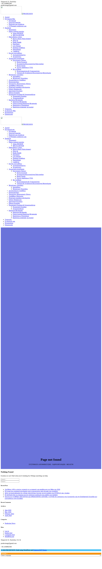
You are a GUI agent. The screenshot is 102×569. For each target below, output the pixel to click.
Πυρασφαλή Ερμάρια (19, 96)
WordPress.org (9, 536)
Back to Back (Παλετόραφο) (22, 39)
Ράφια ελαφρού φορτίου (16, 31)
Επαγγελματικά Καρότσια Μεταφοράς (25, 103)
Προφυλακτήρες (14, 82)
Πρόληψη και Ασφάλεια (16, 24)
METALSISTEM (18, 35)
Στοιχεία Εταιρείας (15, 22)
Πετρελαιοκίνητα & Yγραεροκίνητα (28, 71)
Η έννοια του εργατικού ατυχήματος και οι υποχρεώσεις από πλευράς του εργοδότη (31, 491)
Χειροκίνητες (17, 57)
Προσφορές (12, 30)
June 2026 (8, 510)
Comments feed (10, 535)
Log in (7, 531)
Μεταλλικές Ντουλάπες (20, 78)
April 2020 (8, 515)
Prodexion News (10, 523)
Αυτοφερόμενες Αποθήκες (17, 80)
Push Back (16, 44)
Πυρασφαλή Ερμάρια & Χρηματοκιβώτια (22, 94)
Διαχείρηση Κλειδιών (16, 91)
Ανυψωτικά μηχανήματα (16, 58)
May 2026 (8, 512)
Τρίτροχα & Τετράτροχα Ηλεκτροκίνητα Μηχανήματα (34, 73)
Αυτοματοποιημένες (19, 55)
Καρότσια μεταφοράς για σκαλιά (23, 107)
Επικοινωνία (9, 114)
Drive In (15, 40)
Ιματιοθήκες (16, 76)
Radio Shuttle (17, 42)
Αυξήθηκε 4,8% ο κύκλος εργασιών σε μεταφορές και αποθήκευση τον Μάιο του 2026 (32, 489)
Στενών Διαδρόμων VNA (25, 67)
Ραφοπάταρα (17, 49)
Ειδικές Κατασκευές (15, 89)
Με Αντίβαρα (17, 69)
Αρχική (7, 17)
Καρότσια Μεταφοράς (16, 100)
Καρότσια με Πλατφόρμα (21, 105)
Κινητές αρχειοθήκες (15, 53)
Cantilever (16, 51)
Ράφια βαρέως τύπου (15, 37)
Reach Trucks (21, 66)
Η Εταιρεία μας (10, 19)
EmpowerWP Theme (40, 550)
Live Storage (17, 46)
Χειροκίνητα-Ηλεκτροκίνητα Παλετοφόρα (30, 64)
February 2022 (9, 514)
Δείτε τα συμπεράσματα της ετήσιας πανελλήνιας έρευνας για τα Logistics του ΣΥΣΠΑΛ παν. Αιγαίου (37, 493)
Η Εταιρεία (12, 21)
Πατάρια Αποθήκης (19, 48)
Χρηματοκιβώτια (18, 98)
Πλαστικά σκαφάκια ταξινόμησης (19, 87)
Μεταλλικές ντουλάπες (16, 75)
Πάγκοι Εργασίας (14, 93)
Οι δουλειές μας (10, 111)
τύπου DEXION (18, 33)
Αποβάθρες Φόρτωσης (16, 85)
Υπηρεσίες (8, 109)
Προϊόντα (8, 28)
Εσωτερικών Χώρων (19, 60)
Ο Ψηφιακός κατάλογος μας (17, 26)
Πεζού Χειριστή (22, 62)
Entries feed (8, 533)
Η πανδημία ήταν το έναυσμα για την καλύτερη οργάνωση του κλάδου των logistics (31, 495)
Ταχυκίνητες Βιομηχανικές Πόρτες (20, 84)
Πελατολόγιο (9, 112)
